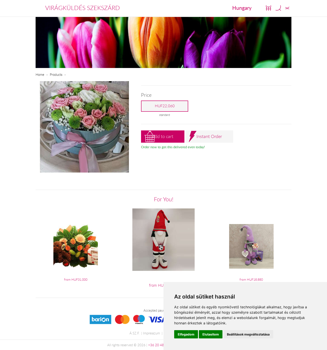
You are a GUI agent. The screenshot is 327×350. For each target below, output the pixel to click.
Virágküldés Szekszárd (82, 8)
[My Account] (287, 8)
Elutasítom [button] (210, 334)
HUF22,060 (165, 105)
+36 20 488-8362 (161, 345)
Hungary (242, 7)
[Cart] (268, 8)
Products (56, 74)
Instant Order (209, 136)
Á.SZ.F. (134, 333)
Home (40, 74)
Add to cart (162, 136)
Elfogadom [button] (186, 334)
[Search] (278, 8)
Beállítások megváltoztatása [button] (248, 334)
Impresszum (151, 333)
